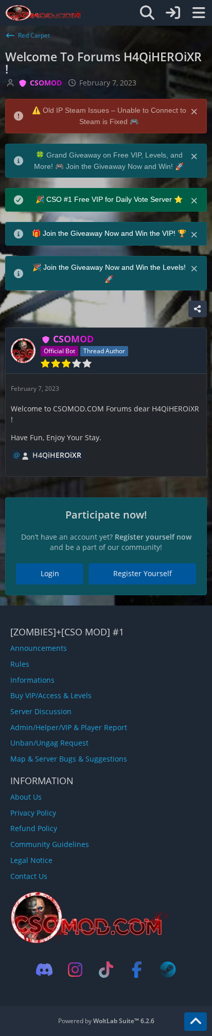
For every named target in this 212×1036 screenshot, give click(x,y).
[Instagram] (75, 969)
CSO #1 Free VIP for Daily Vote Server (110, 199)
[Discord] (44, 969)
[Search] (147, 13)
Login (50, 573)
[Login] (173, 13)
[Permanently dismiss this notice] (195, 111)
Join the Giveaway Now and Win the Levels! (114, 267)
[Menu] (198, 13)
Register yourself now (153, 537)
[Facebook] (137, 969)
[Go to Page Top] (195, 1021)
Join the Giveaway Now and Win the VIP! (110, 233)
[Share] (197, 309)
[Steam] (168, 969)
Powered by (106, 1020)
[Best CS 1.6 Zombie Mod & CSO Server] (44, 13)
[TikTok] (106, 969)
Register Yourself (142, 573)
